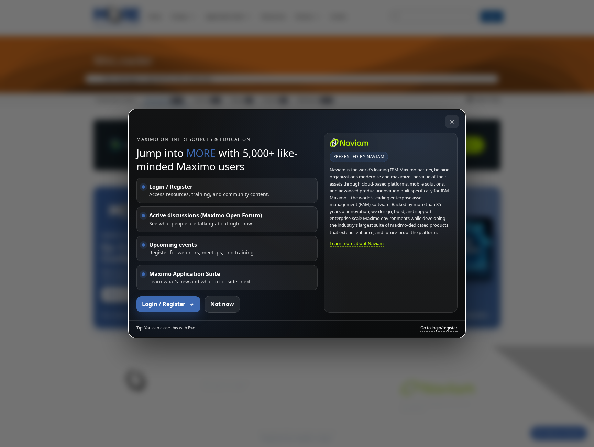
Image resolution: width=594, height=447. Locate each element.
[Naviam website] (349, 142)
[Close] (452, 121)
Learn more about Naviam (357, 243)
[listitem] (227, 190)
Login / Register (163, 304)
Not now (222, 304)
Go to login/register (439, 328)
